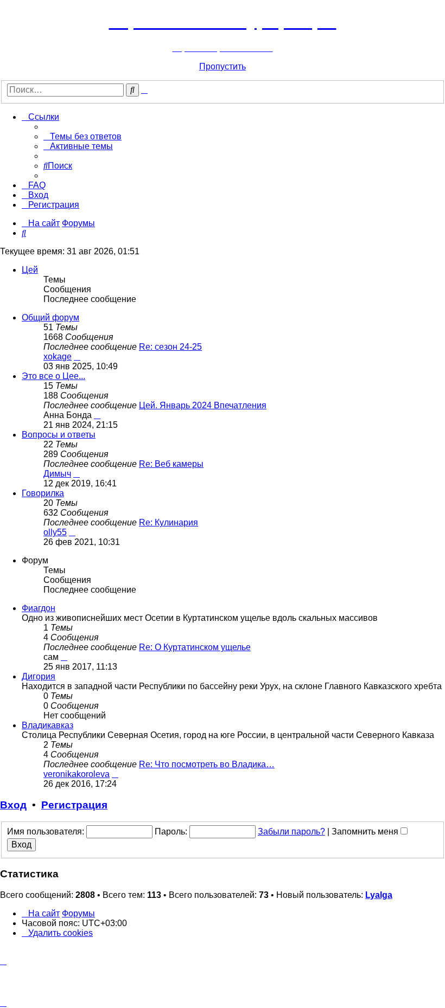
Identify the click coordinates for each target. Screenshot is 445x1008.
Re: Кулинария (168, 522)
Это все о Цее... (53, 376)
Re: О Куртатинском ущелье (195, 647)
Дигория (38, 676)
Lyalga (378, 895)
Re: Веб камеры (171, 463)
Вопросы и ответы (59, 434)
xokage (57, 356)
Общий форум (50, 317)
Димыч (57, 473)
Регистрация (74, 805)
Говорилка (43, 493)
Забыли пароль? (291, 831)
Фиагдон (38, 608)
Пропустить (222, 66)
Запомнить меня (366, 831)
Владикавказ (47, 725)
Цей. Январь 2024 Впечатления (202, 405)
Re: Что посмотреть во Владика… (207, 764)
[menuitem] (82, 136)
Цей (30, 269)
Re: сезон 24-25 (170, 346)
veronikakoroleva (76, 774)
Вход (13, 805)
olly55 (55, 532)
